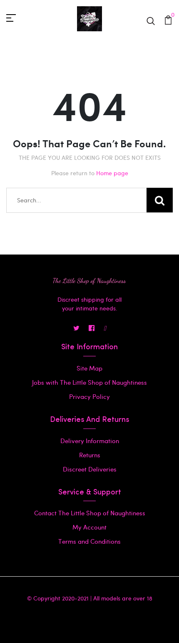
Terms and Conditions (89, 541)
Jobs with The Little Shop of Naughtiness (89, 382)
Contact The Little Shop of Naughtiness (89, 513)
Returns (89, 455)
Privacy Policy (89, 396)
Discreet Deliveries (90, 469)
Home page (112, 173)
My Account (89, 527)
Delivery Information (89, 440)
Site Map (89, 368)
